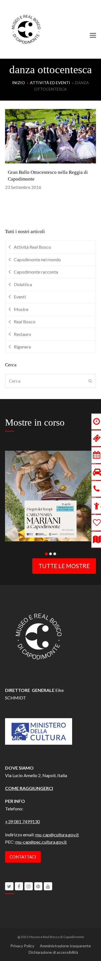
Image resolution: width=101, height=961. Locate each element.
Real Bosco (24, 321)
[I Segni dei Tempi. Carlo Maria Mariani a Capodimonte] (50, 495)
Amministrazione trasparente (65, 945)
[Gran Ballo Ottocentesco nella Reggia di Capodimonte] (50, 135)
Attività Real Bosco (32, 247)
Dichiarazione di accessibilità (53, 952)
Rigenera (22, 346)
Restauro (22, 334)
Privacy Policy (22, 945)
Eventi (20, 296)
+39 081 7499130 (22, 821)
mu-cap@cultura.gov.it (57, 834)
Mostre (21, 309)
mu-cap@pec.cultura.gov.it (41, 841)
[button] (93, 35)
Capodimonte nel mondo (37, 259)
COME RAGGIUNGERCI (29, 788)
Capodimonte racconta (36, 271)
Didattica (23, 284)
